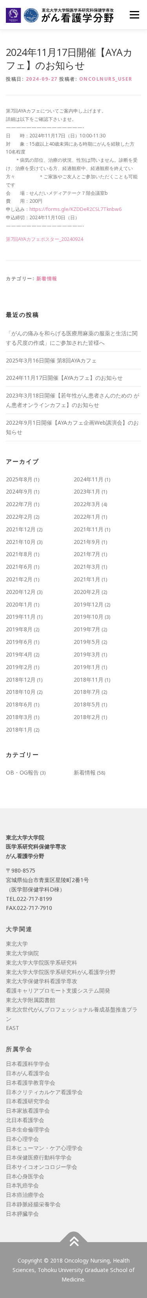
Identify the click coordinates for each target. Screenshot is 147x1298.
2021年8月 (19, 554)
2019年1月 (87, 667)
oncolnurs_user (105, 79)
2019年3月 (87, 654)
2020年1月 (19, 604)
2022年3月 (87, 504)
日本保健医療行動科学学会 (39, 1157)
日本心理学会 (22, 1139)
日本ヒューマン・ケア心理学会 (44, 1148)
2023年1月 (87, 491)
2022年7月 (19, 504)
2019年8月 (19, 629)
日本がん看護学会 (28, 1073)
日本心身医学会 (25, 1176)
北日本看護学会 (25, 1120)
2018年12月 (21, 679)
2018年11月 (88, 679)
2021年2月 (19, 579)
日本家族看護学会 (28, 1110)
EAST (12, 1028)
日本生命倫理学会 (28, 1129)
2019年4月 (19, 654)
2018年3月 (19, 717)
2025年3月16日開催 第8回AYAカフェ (51, 360)
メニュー (134, 14)
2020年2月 (87, 591)
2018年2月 (87, 717)
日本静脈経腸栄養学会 (33, 1204)
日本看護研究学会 (28, 1101)
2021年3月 (87, 566)
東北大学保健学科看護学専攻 (41, 981)
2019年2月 (19, 667)
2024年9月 (19, 491)
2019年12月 (88, 604)
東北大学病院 (22, 953)
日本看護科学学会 (28, 1063)
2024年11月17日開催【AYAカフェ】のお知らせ (64, 377)
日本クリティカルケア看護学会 (44, 1092)
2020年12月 (21, 591)
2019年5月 (87, 641)
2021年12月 (21, 529)
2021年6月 (19, 566)
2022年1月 (87, 516)
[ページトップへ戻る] (73, 1242)
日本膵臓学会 (22, 1213)
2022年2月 (19, 516)
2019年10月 (88, 616)
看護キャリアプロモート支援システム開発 (58, 990)
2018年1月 (19, 729)
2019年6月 (19, 641)
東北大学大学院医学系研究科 (41, 962)
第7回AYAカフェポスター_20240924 (44, 239)
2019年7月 (87, 629)
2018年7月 (87, 691)
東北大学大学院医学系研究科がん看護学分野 (61, 972)
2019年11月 (21, 616)
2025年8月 (19, 479)
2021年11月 (88, 529)
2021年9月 (87, 541)
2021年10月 (21, 541)
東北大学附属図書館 (30, 1000)
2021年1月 (87, 579)
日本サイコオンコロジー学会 (41, 1166)
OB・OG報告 (22, 772)
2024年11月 (88, 479)
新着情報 (47, 278)
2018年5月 (87, 704)
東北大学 (17, 943)
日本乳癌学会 (22, 1185)
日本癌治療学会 (25, 1194)
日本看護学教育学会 (30, 1082)
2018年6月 (19, 704)
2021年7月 (87, 554)
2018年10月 (21, 691)
